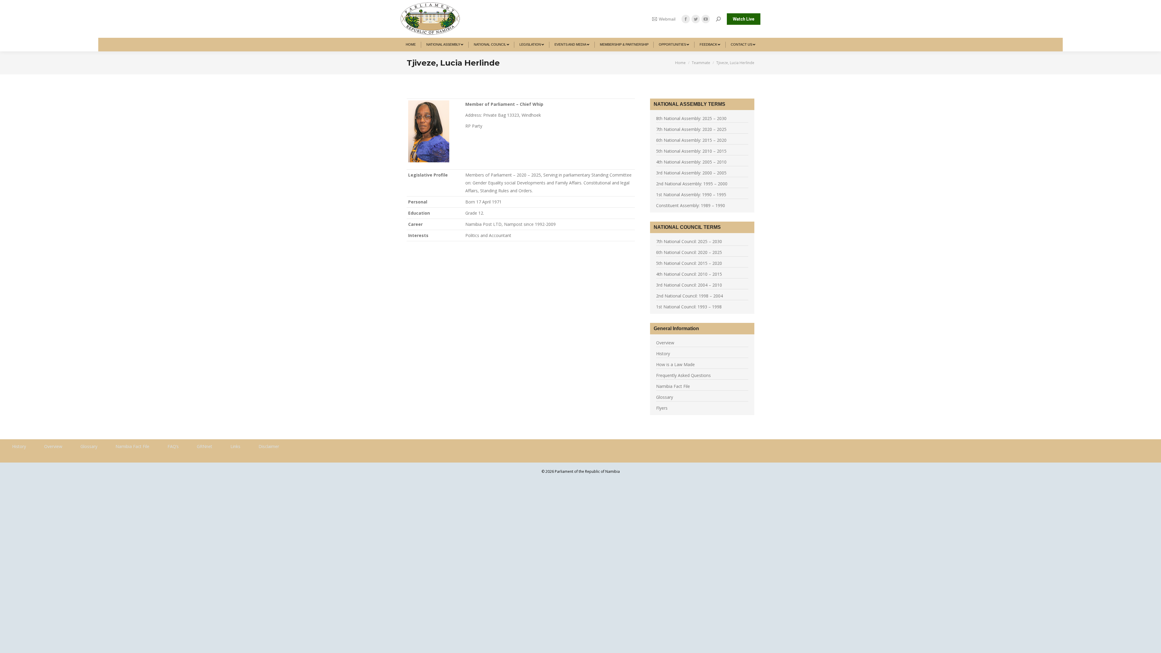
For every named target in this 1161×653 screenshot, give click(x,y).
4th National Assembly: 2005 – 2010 (691, 162)
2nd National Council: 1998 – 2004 (689, 296)
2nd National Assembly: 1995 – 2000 (691, 184)
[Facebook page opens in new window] (685, 19)
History (663, 353)
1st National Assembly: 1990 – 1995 (691, 194)
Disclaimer (269, 446)
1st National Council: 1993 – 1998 (689, 307)
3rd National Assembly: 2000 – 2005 (691, 173)
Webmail (667, 19)
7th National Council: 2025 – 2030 (689, 241)
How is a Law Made (675, 364)
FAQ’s (173, 446)
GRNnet (204, 446)
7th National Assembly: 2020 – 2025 (691, 129)
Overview (665, 343)
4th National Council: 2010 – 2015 (689, 274)
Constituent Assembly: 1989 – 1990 (690, 205)
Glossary (664, 397)
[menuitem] (411, 44)
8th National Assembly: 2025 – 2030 (691, 118)
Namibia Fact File (673, 386)
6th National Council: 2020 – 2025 (689, 252)
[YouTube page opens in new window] (705, 19)
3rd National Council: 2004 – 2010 (689, 285)
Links (235, 446)
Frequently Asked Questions (683, 375)
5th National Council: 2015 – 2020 (689, 263)
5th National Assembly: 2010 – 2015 (691, 151)
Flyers (662, 408)
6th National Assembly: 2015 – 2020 (691, 140)
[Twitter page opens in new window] (695, 19)
